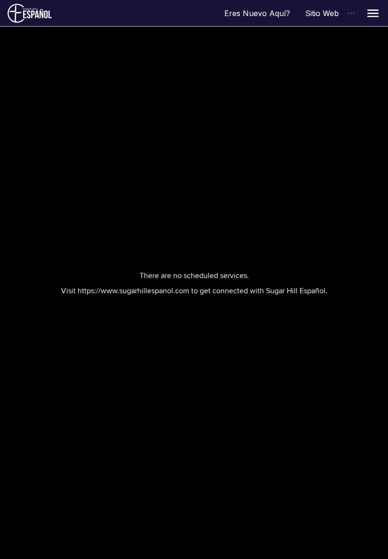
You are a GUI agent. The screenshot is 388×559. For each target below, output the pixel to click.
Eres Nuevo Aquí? (261, 13)
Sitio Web (325, 13)
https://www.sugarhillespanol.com (133, 290)
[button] (373, 13)
